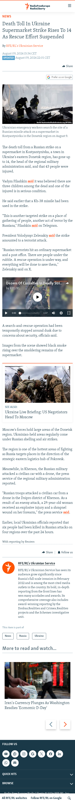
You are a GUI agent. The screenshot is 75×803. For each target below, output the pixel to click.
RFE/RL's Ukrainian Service (24, 46)
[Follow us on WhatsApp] (6, 762)
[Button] (67, 66)
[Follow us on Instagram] (24, 754)
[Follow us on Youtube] (6, 754)
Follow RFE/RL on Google (46, 798)
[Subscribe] (14, 762)
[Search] (69, 798)
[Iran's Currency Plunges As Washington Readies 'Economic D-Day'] (37, 680)
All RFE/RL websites (14, 798)
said (31, 181)
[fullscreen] (69, 313)
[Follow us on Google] (32, 754)
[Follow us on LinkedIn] (59, 754)
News (6, 16)
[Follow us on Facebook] (50, 754)
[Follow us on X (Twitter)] (41, 754)
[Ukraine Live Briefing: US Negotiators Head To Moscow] (37, 384)
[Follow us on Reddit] (14, 754)
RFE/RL (15, 288)
